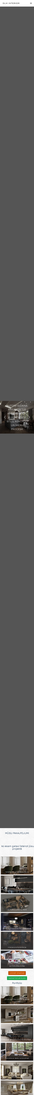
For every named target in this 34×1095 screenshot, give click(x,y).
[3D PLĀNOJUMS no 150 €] (17, 903)
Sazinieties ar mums (17, 978)
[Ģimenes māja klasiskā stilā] (17, 1089)
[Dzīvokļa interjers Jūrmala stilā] (17, 1014)
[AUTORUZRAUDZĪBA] (17, 959)
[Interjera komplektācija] (17, 940)
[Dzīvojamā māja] (17, 1070)
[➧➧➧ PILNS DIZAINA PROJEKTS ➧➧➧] (17, 921)
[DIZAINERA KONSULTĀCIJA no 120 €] (17, 884)
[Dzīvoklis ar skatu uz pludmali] (17, 1051)
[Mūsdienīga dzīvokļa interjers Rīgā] (17, 1032)
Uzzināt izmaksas (17, 973)
